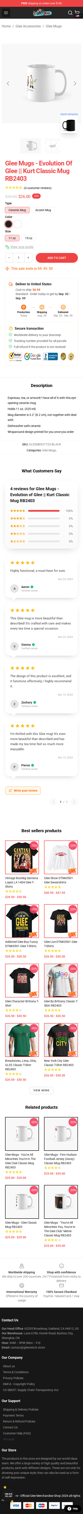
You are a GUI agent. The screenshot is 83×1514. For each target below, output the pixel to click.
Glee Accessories (28, 26)
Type (8, 203)
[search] (70, 12)
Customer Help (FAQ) (17, 1433)
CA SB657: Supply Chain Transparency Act (31, 1390)
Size (8, 231)
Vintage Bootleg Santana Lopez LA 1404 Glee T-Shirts (21, 882)
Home (6, 26)
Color (8, 217)
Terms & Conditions (16, 1372)
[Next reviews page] (74, 802)
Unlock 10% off (8, 1495)
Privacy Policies (13, 1378)
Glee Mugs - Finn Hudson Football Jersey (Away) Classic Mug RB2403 (60, 1159)
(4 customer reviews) (38, 188)
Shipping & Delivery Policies (21, 1409)
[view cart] (77, 12)
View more (41, 1090)
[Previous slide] (8, 83)
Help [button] (75, 1508)
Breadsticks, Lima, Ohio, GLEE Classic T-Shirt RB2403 (21, 1065)
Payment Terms (13, 1415)
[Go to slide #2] (52, 146)
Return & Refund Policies (19, 1421)
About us (9, 1366)
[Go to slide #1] (30, 146)
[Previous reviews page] (53, 802)
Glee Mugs (54, 26)
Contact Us (10, 1427)
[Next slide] (74, 83)
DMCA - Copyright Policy (19, 1384)
